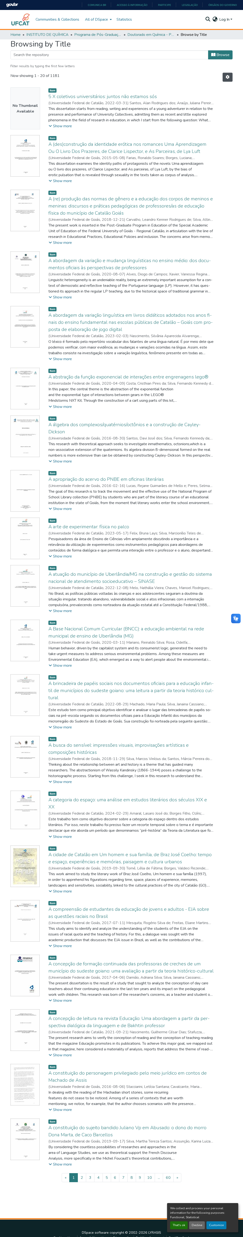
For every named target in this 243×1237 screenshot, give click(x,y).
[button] (20, 19)
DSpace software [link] (95, 1232)
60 (168, 1177)
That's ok (179, 1225)
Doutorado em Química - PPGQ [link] (151, 34)
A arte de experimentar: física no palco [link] (88, 527)
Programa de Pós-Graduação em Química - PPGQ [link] (98, 34)
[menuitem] (98, 19)
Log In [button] (224, 19)
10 (149, 1177)
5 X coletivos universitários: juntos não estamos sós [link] (102, 96)
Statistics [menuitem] (124, 19)
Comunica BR (97, 5)
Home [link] (15, 34)
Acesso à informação (132, 5)
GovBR (12, 5)
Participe (164, 5)
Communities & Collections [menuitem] (57, 19)
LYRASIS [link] (154, 1232)
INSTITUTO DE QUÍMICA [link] (47, 34)
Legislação (190, 5)
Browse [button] (222, 54)
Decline (197, 1225)
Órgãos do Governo (222, 5)
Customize (216, 1225)
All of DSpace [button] (96, 19)
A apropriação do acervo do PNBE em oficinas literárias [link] (106, 479)
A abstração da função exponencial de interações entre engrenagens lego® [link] (128, 377)
